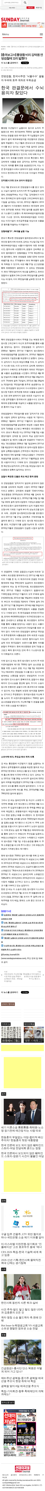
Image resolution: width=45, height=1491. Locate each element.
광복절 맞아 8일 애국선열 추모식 (20, 1386)
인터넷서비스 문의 (25, 1475)
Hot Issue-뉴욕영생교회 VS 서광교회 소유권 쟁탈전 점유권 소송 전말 (22, 1327)
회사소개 (5, 1475)
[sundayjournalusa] (15, 19)
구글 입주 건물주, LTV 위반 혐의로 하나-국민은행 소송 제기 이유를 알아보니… (22, 1237)
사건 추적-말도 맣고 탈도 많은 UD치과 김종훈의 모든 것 (22, 1311)
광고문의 (14, 1475)
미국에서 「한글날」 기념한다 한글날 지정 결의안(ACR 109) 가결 (11, 1040)
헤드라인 (9, 70)
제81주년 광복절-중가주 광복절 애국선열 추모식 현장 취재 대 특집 (22, 1380)
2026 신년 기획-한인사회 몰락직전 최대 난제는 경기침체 (21, 1261)
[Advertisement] (23, 1048)
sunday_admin (37, 68)
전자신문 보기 (8, 1402)
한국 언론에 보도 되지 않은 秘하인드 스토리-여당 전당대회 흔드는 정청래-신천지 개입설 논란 (22, 1148)
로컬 (4, 1335)
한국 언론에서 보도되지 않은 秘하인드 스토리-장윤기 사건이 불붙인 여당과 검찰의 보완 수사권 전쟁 (22, 1156)
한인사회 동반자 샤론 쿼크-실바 (19, 1302)
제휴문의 (37, 1475)
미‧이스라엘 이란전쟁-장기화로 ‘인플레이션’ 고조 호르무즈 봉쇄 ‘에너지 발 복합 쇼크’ (21, 1247)
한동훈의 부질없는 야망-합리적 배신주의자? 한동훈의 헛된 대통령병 (22, 1139)
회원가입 (39, 7)
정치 (4, 1094)
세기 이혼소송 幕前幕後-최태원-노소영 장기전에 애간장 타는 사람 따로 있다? (22, 1130)
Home (3, 47)
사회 (8, 47)
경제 (4, 1201)
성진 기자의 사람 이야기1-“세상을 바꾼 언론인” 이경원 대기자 (34, 1040)
